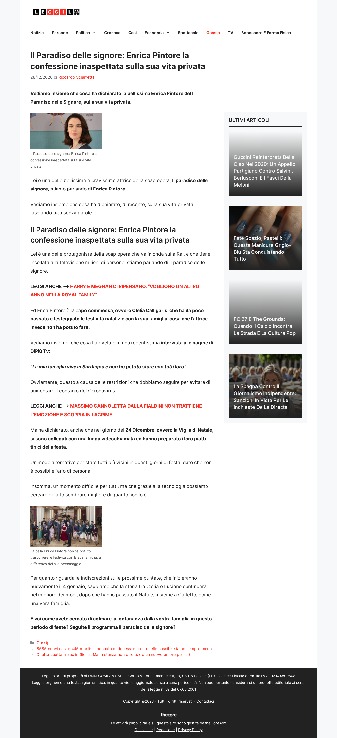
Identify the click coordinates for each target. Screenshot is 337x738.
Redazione (165, 729)
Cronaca (112, 32)
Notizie (37, 32)
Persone (60, 32)
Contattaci (205, 701)
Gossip (213, 32)
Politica (83, 32)
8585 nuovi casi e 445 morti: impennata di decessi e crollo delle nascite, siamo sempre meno (124, 648)
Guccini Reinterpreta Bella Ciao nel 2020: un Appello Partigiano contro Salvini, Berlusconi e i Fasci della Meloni (264, 171)
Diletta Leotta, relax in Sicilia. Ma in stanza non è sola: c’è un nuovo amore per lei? (113, 654)
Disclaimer (144, 729)
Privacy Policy (190, 729)
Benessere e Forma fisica (266, 32)
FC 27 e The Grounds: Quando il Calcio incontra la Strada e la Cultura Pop (265, 326)
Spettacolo (188, 32)
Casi (132, 32)
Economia (154, 32)
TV (230, 32)
